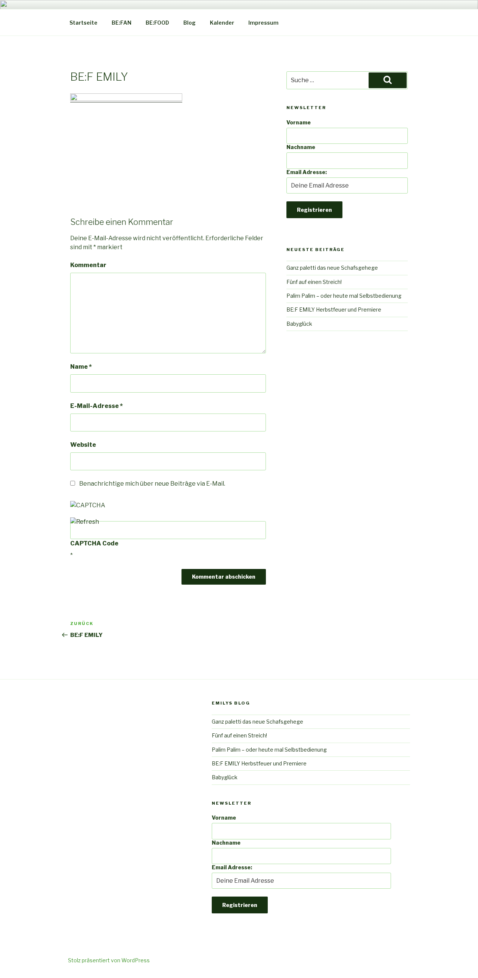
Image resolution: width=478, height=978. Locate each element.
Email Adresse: (306, 172)
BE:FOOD (157, 22)
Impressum (263, 22)
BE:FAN (121, 22)
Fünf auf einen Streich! (314, 282)
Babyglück (299, 324)
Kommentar (88, 265)
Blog (189, 22)
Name (81, 366)
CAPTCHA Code (94, 543)
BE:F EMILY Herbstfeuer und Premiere (333, 309)
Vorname (298, 122)
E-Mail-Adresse (96, 405)
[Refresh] (84, 521)
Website (83, 444)
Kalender (222, 22)
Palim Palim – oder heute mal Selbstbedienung (343, 296)
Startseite (83, 22)
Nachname (300, 147)
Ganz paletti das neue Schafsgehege (332, 267)
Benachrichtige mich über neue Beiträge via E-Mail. (152, 483)
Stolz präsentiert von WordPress (109, 960)
